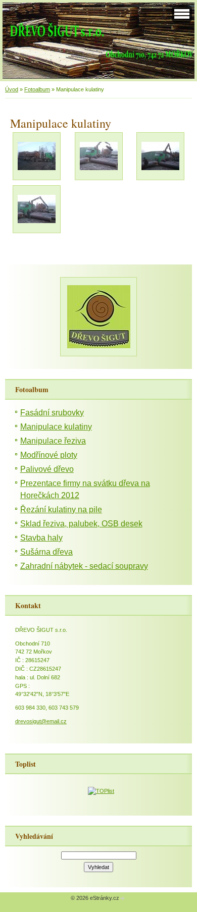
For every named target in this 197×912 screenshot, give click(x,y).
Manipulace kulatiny (56, 426)
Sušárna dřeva (46, 552)
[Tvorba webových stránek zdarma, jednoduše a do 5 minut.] (122, 898)
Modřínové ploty (48, 455)
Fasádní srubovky (52, 412)
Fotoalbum (37, 89)
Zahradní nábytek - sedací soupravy (84, 566)
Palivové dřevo (47, 469)
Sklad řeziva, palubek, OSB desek (81, 523)
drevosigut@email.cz (41, 721)
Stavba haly (41, 537)
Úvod (11, 89)
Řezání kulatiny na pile (61, 509)
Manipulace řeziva (53, 441)
